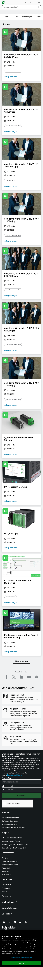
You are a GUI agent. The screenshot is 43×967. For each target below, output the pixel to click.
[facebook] (6, 677)
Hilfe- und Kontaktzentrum (12, 838)
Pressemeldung (10, 596)
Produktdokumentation (10, 818)
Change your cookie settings (21, 957)
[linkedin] (21, 677)
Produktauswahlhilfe (9, 824)
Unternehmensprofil (9, 861)
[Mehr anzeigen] (21, 661)
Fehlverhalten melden (10, 865)
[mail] (29, 677)
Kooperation (9, 180)
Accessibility (6, 868)
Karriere (5, 858)
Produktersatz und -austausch (13, 828)
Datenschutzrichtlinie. (14, 775)
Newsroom (6, 871)
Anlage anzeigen (10, 77)
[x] (14, 677)
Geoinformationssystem (13, 71)
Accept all (21, 963)
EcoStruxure (6, 885)
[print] (36, 677)
